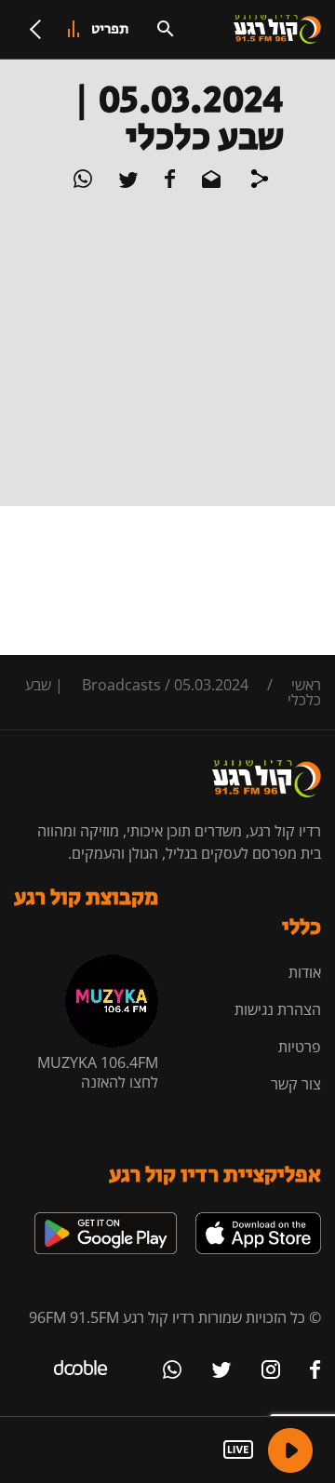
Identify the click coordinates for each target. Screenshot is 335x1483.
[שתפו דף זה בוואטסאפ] (83, 182)
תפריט (110, 29)
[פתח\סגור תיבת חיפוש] (165, 28)
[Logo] (277, 30)
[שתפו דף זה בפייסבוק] (168, 182)
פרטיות (299, 1046)
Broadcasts (121, 685)
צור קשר (296, 1084)
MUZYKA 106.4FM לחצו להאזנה (97, 1072)
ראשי (306, 685)
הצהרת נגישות (277, 1009)
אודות (304, 972)
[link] (258, 1219)
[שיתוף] (259, 181)
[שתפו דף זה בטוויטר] (126, 182)
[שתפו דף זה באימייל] (209, 182)
